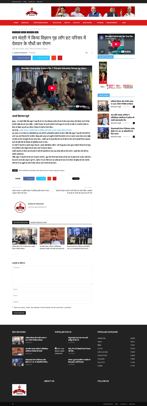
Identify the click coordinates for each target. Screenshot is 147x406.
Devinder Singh (116, 107)
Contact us (31, 1)
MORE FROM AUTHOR (39, 223)
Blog (25, 1)
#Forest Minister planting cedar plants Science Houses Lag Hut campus (41, 170)
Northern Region (41, 23)
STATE (100, 348)
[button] (132, 22)
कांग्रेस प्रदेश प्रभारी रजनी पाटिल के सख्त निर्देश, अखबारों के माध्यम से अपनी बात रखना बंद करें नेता (74, 192)
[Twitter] (30, 211)
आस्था (124, 23)
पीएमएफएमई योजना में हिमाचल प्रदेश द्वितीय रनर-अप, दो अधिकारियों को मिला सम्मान (123, 131)
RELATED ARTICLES (21, 223)
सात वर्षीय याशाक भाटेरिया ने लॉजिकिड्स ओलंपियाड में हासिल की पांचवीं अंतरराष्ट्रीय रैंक (122, 117)
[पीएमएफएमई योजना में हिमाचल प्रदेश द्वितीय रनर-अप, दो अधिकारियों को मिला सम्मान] (79, 235)
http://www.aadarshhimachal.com (37, 207)
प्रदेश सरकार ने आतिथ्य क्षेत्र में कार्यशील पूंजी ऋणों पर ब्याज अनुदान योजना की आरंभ (46, 130)
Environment (112, 23)
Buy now (39, 1)
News (100, 342)
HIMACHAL (25, 23)
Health (67, 23)
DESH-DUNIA (87, 23)
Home (16, 23)
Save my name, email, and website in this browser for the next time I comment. (42, 307)
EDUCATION (57, 23)
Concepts (101, 359)
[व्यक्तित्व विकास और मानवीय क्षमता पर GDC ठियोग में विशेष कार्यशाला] (24, 235)
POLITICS (76, 23)
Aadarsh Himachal (20, 53)
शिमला (36, 32)
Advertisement (16, 1)
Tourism (100, 23)
